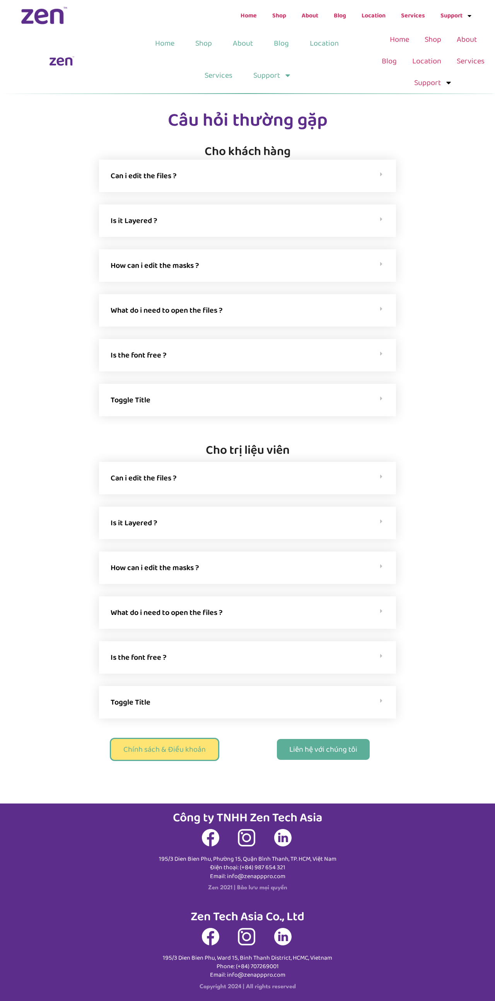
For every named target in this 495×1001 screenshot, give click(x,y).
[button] (247, 176)
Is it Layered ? (134, 220)
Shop (279, 15)
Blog (340, 15)
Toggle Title (130, 400)
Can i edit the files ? (144, 176)
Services (413, 15)
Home (249, 15)
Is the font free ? (139, 355)
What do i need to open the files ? (167, 310)
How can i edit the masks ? (155, 265)
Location (374, 15)
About (310, 15)
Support (451, 15)
